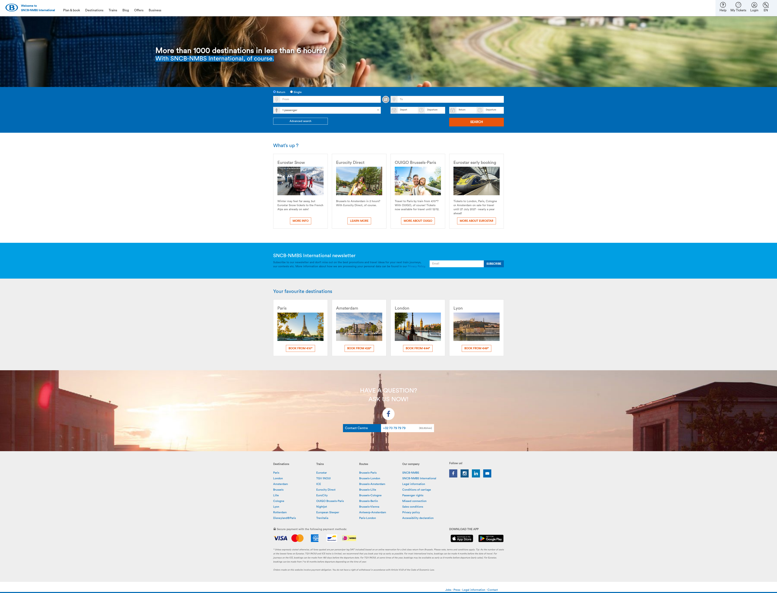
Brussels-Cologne (370, 495)
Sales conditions (412, 506)
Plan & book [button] (71, 10)
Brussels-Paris (368, 472)
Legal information (413, 484)
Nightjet (321, 506)
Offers (138, 10)
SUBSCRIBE (493, 263)
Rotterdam (280, 512)
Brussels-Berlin (368, 501)
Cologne (278, 501)
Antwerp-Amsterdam (372, 512)
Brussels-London (369, 478)
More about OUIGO (418, 221)
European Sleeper (327, 512)
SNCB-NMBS (410, 472)
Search (476, 122)
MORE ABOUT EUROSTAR (476, 221)
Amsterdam (280, 484)
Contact (492, 590)
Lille (276, 495)
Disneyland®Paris (284, 518)
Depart (403, 110)
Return (280, 92)
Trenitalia (322, 518)
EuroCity (322, 495)
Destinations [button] (94, 10)
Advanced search (300, 121)
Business (155, 10)
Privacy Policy (416, 266)
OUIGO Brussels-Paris (330, 501)
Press (457, 590)
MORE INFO (301, 221)
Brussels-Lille (367, 489)
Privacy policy (411, 512)
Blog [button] (125, 10)
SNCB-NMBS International (419, 478)
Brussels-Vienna (369, 506)
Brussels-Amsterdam (372, 484)
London (278, 478)
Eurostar (321, 472)
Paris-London (367, 518)
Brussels (278, 489)
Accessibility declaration (418, 518)
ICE (318, 484)
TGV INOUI (323, 478)
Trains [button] (113, 10)
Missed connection (414, 501)
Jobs (448, 590)
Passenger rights (412, 495)
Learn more (359, 221)
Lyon (276, 506)
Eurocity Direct (325, 489)
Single (297, 92)
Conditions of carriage (416, 489)
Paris (276, 472)
